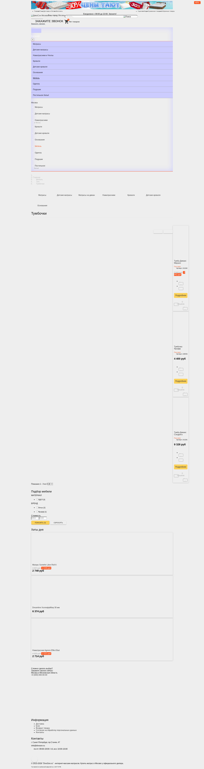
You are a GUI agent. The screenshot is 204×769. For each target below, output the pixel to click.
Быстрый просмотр (181, 253)
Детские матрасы (40, 50)
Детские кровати (40, 67)
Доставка (40, 724)
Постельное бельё (41, 95)
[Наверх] (34, 759)
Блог (38, 726)
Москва (61, 15)
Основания (38, 72)
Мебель (36, 78)
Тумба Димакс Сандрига (180, 433)
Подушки (37, 89)
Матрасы (37, 44)
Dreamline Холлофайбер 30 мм (46, 608)
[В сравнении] (180, 286)
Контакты (59, 11)
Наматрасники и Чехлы (43, 55)
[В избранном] (180, 281)
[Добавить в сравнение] (181, 288)
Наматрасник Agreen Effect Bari (46, 650)
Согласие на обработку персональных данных (56, 730)
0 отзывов (180, 303)
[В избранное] (181, 283)
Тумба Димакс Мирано (180, 262)
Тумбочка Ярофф (178, 348)
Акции (146, 11)
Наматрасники (41, 121)
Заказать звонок (38, 24)
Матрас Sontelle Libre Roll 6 (44, 565)
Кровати (36, 61)
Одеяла (36, 84)
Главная (37, 11)
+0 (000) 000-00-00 (39, 675)
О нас (41, 11)
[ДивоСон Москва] (39, 15)
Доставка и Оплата (49, 11)
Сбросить (58, 523)
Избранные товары (168, 11)
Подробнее (180, 295)
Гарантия (141, 11)
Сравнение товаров (155, 11)
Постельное (39, 167)
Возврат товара (43, 728)
